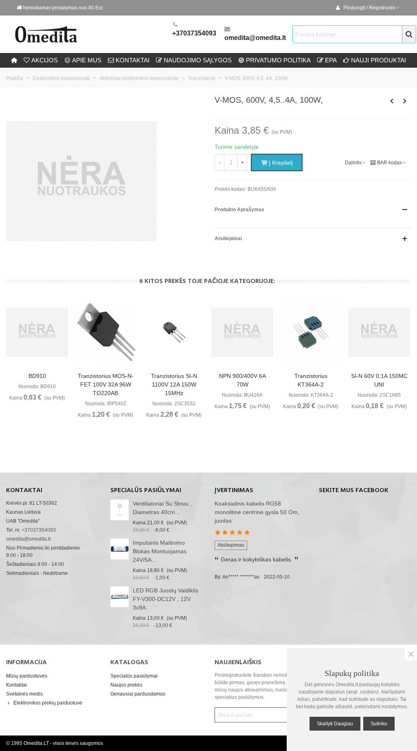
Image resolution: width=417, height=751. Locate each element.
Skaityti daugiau (335, 724)
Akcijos (44, 60)
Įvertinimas (234, 490)
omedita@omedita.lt (255, 37)
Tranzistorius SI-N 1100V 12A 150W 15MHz (174, 384)
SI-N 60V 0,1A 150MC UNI (379, 380)
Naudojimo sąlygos (198, 60)
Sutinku (379, 724)
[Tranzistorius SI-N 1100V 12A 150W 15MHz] (174, 332)
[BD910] (37, 332)
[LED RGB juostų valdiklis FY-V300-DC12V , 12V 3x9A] (119, 596)
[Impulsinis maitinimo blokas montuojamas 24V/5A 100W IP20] (119, 549)
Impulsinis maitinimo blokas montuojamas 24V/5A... (160, 551)
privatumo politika (278, 60)
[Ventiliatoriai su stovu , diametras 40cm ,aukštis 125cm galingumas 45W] (119, 509)
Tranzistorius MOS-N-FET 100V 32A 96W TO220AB (106, 384)
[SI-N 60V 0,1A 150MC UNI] (379, 332)
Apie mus (86, 60)
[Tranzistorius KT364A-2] (311, 332)
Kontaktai (16, 685)
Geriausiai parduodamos (137, 694)
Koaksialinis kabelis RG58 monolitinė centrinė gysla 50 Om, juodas (257, 512)
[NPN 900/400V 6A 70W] (242, 332)
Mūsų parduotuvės (26, 676)
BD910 (37, 376)
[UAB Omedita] (91, 34)
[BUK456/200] (405, 101)
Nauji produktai (378, 60)
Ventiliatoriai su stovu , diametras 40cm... (162, 507)
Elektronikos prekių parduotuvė (47, 703)
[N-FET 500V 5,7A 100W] (392, 101)
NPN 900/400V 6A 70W (242, 380)
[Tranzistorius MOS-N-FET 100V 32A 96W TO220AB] (105, 332)
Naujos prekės (126, 685)
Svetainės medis (24, 694)
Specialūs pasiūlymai (145, 490)
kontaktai (132, 60)
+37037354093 (194, 33)
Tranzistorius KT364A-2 (310, 380)
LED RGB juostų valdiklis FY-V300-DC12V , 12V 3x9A (165, 599)
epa (331, 60)
